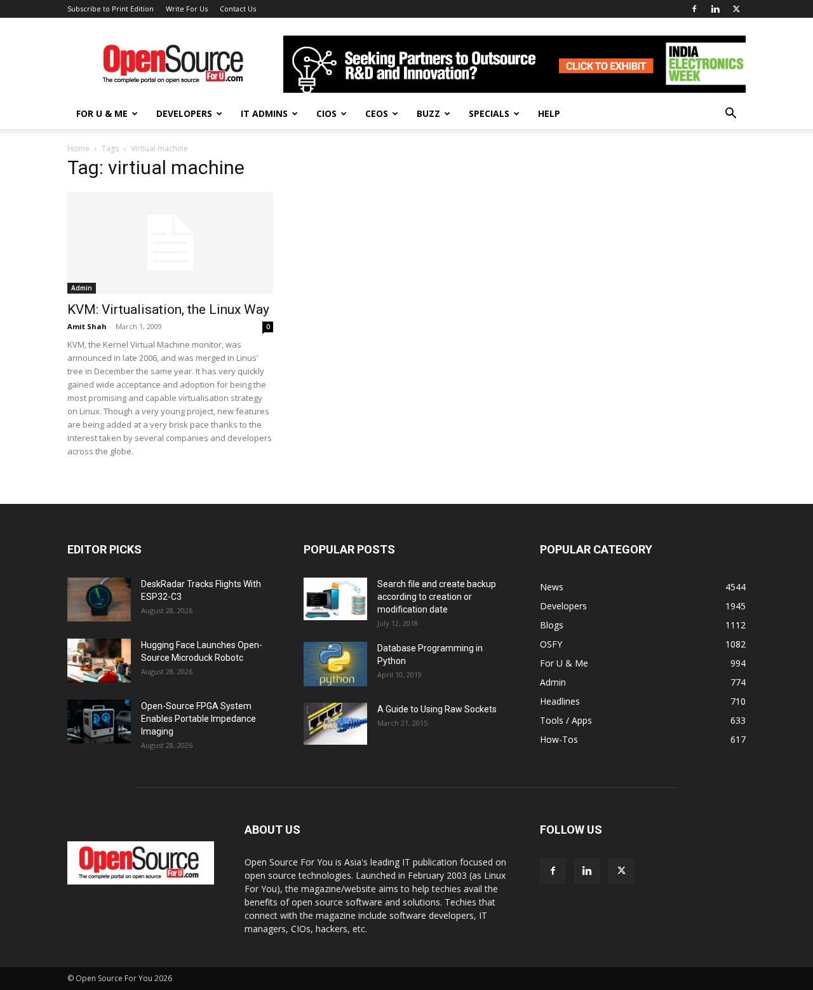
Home (78, 148)
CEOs (376, 113)
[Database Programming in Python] (335, 664)
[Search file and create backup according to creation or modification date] (335, 599)
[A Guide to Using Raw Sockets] (335, 724)
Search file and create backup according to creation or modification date (436, 596)
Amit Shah (87, 326)
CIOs (326, 113)
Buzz (428, 113)
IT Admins (264, 113)
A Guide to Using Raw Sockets (437, 709)
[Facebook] (694, 9)
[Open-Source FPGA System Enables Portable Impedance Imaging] (99, 721)
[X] (736, 9)
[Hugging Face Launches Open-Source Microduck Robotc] (99, 660)
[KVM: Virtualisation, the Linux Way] (170, 243)
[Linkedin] (715, 9)
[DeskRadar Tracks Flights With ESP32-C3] (99, 599)
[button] (730, 115)
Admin (81, 287)
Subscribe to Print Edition (110, 8)
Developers (184, 113)
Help (549, 113)
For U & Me (102, 113)
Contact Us (238, 8)
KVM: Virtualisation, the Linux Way (168, 309)
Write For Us (187, 8)
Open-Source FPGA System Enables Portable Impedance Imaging (198, 718)
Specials (489, 113)
